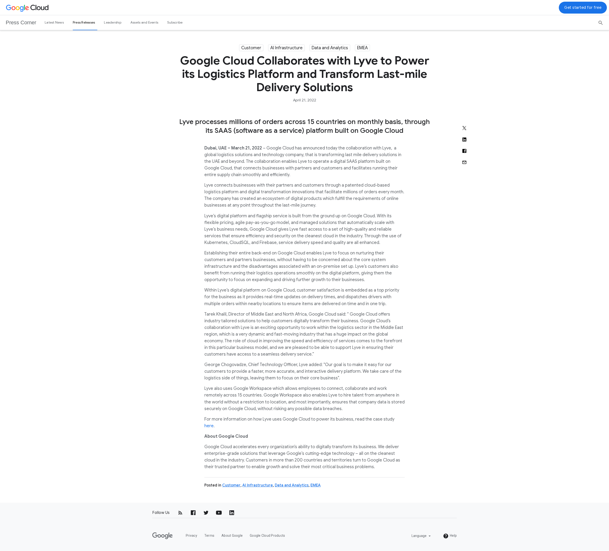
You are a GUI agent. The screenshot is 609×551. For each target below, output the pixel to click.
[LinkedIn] (231, 512)
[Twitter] (206, 512)
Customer (251, 47)
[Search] (600, 21)
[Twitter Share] (464, 128)
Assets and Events (144, 22)
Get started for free (582, 7)
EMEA (362, 47)
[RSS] (180, 512)
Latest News (54, 22)
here (209, 425)
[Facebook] (193, 512)
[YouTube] (219, 512)
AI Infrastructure (286, 47)
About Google (232, 535)
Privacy (191, 535)
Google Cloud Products (267, 535)
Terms (209, 535)
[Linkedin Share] (464, 139)
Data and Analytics (330, 47)
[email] (464, 162)
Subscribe (174, 22)
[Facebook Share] (464, 151)
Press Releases (84, 22)
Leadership (112, 22)
